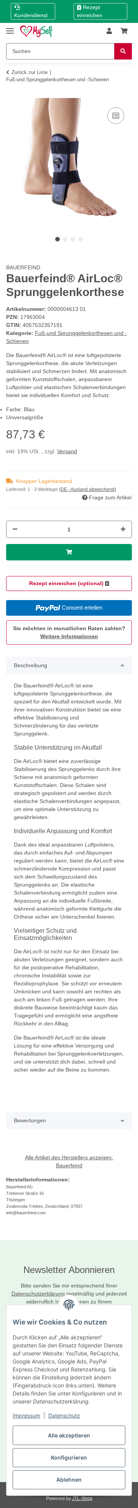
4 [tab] (80, 239)
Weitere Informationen (69, 636)
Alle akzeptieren (69, 1435)
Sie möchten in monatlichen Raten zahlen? (69, 632)
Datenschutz (64, 1415)
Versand (67, 451)
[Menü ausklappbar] (10, 27)
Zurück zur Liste (30, 72)
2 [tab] (65, 239)
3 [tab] (73, 239)
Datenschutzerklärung (38, 1294)
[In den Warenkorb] (12, 94)
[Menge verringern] (15, 529)
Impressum (26, 1415)
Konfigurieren (69, 1457)
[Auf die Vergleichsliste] (115, 115)
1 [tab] (57, 239)
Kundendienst (31, 15)
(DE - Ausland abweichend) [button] (87, 489)
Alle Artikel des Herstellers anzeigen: (69, 1157)
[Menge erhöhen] (123, 529)
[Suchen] (123, 51)
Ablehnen (69, 1479)
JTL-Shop (82, 1498)
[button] (109, 31)
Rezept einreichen (89, 11)
